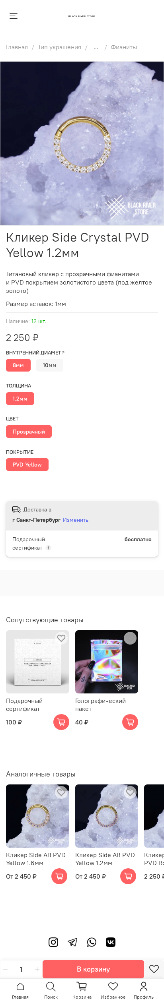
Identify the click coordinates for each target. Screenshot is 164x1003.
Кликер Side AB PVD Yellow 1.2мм (105, 859)
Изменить (75, 519)
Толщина (18, 386)
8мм (18, 365)
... (96, 46)
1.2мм (20, 398)
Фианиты (124, 47)
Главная (17, 47)
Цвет (12, 419)
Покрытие (19, 452)
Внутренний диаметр (35, 353)
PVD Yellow (27, 464)
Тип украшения (59, 47)
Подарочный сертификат (24, 705)
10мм (50, 365)
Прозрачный (29, 431)
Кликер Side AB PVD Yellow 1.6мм (36, 859)
